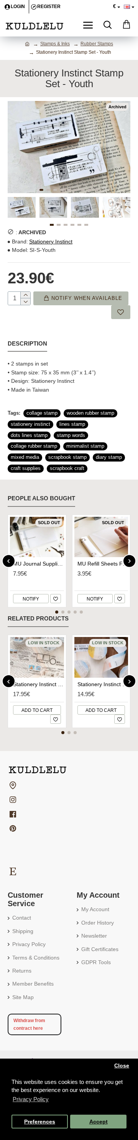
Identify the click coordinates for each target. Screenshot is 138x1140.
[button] (41, 190)
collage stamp (42, 413)
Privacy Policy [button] (31, 1099)
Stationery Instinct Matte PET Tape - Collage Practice (38, 684)
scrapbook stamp (67, 457)
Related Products (38, 618)
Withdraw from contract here (29, 1024)
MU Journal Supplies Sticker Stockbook (38, 564)
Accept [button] (98, 1122)
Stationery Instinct (50, 241)
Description (27, 343)
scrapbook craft (67, 468)
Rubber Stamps (96, 43)
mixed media (25, 457)
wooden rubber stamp (90, 413)
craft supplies (26, 468)
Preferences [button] (39, 1122)
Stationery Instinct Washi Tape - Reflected (102, 684)
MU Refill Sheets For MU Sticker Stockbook (102, 564)
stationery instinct (30, 424)
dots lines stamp (29, 435)
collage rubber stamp (34, 446)
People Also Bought (41, 498)
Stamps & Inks (55, 43)
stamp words (71, 435)
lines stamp (72, 424)
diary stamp (109, 457)
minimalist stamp (85, 446)
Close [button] (121, 1066)
